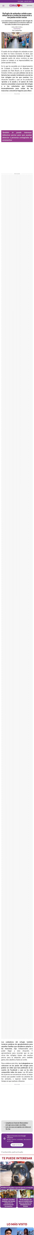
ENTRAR (20, 1)
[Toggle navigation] (3, 5)
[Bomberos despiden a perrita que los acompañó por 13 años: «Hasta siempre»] (17, 1172)
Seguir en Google (17, 1144)
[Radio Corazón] (16, 5)
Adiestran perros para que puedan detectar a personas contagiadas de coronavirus (17, 137)
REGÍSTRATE (28, 1)
